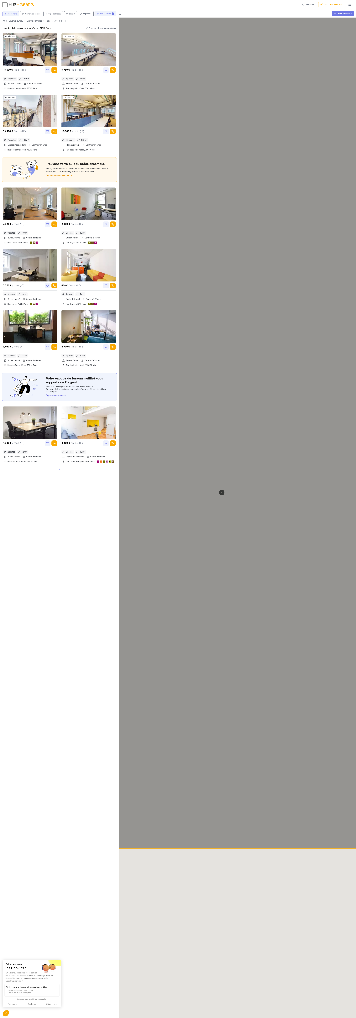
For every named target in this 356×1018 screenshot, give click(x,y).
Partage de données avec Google (20, 990)
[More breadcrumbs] (66, 20)
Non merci (12, 1004)
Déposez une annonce (56, 395)
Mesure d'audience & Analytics (19, 993)
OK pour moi (51, 1004)
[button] (221, 492)
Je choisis (32, 1004)
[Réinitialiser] (120, 13)
